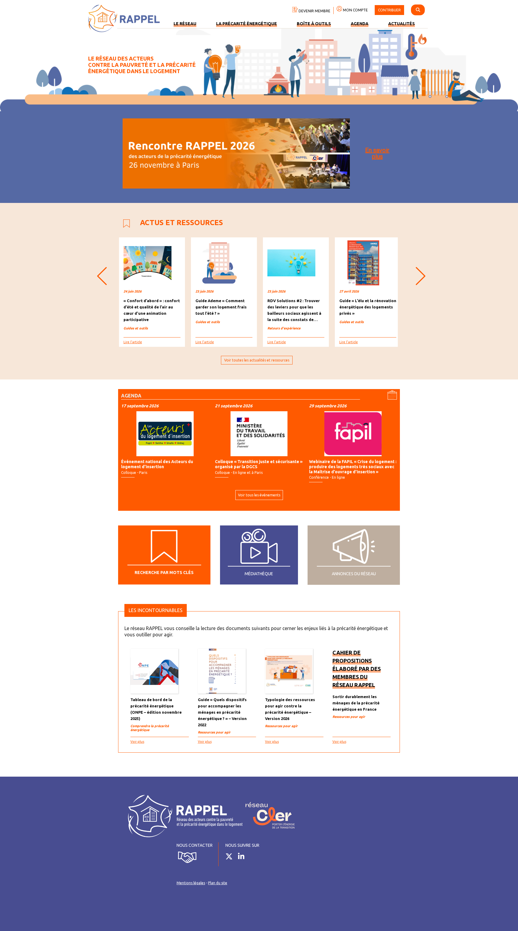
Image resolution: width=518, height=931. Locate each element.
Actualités (401, 23)
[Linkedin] (243, 857)
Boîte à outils (314, 23)
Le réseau (185, 23)
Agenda (359, 23)
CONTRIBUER (389, 10)
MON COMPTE (355, 10)
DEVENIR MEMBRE (314, 11)
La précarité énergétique (246, 23)
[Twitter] (231, 857)
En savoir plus (377, 153)
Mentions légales (191, 883)
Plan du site (217, 883)
